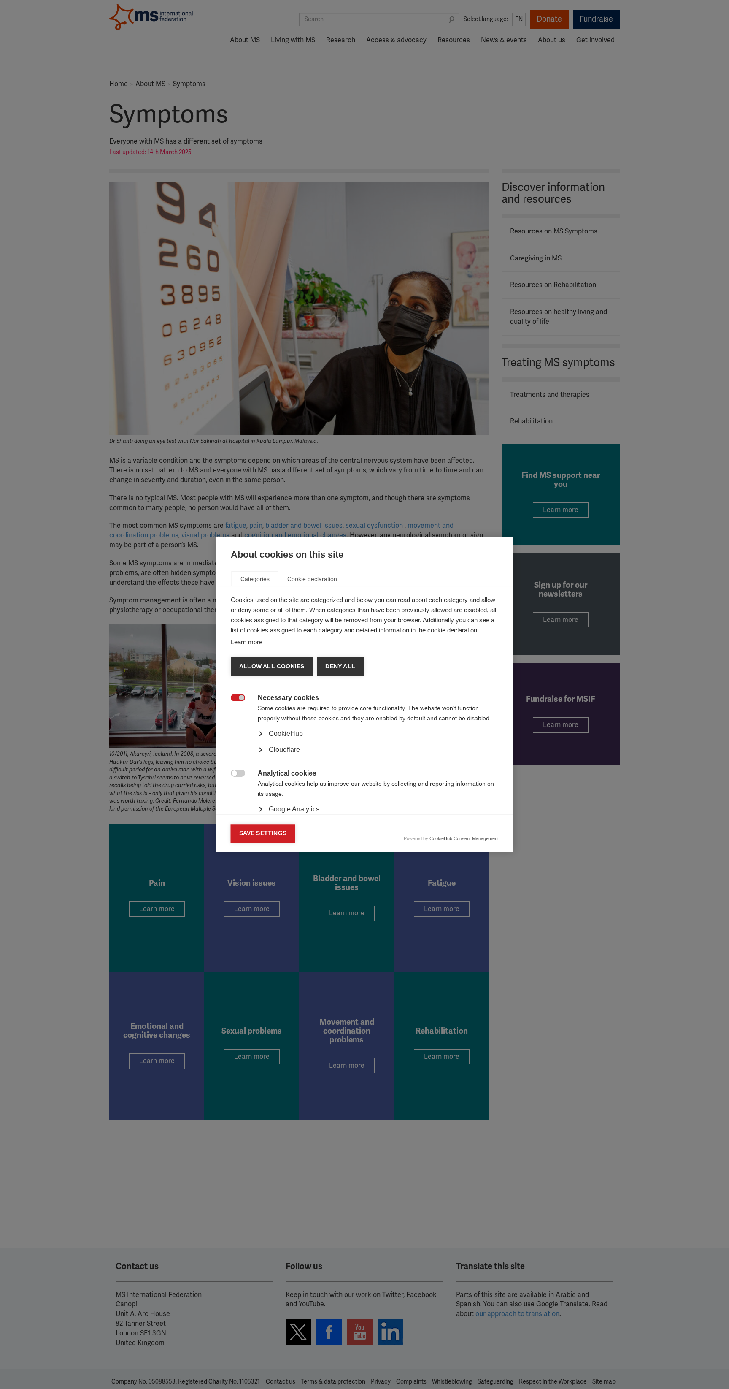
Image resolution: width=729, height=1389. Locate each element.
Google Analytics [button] (294, 809)
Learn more (246, 642)
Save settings (263, 833)
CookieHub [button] (286, 733)
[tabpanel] (365, 757)
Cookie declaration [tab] (312, 578)
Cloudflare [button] (284, 749)
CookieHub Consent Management (464, 838)
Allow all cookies (271, 666)
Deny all (340, 666)
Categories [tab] (255, 578)
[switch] (233, 698)
